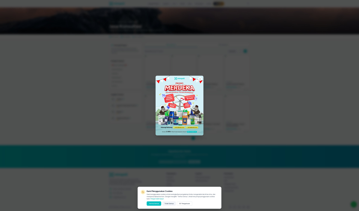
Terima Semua (154, 203)
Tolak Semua (169, 203)
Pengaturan (186, 203)
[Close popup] (200, 79)
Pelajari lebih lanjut (157, 199)
